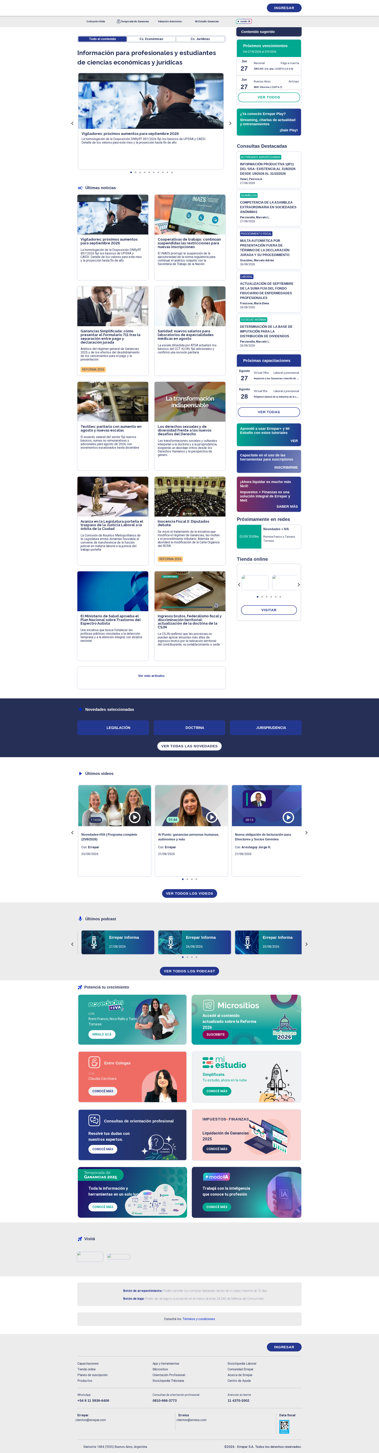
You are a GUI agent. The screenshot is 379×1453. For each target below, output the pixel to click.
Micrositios (160, 1369)
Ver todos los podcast (189, 971)
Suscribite (215, 1034)
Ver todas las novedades (189, 746)
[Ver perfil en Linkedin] (97, 1426)
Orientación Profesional (169, 1375)
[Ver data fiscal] (290, 1427)
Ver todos (269, 97)
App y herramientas (166, 1363)
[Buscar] (130, 7)
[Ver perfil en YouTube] (106, 1426)
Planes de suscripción (92, 1375)
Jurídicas (200, 39)
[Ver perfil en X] (89, 1426)
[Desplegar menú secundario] (249, 8)
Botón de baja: (133, 1299)
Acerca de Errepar (240, 1375)
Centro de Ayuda (239, 1381)
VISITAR (268, 610)
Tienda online (86, 1369)
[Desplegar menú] (80, 8)
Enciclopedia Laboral (242, 1363)
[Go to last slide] (239, 585)
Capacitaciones (88, 1363)
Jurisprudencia (271, 728)
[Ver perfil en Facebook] (80, 1426)
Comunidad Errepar (240, 1369)
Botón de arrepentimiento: (142, 1291)
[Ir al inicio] (93, 1347)
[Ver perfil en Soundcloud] (123, 1426)
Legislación (118, 728)
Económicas (151, 39)
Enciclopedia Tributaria (168, 1381)
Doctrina (195, 728)
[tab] (257, 597)
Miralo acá (102, 1034)
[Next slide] (299, 585)
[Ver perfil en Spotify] (132, 1426)
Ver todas (269, 412)
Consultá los (189, 1319)
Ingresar (284, 8)
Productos (84, 1381)
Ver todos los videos (189, 893)
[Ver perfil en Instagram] (115, 1426)
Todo (102, 39)
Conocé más (102, 1091)
